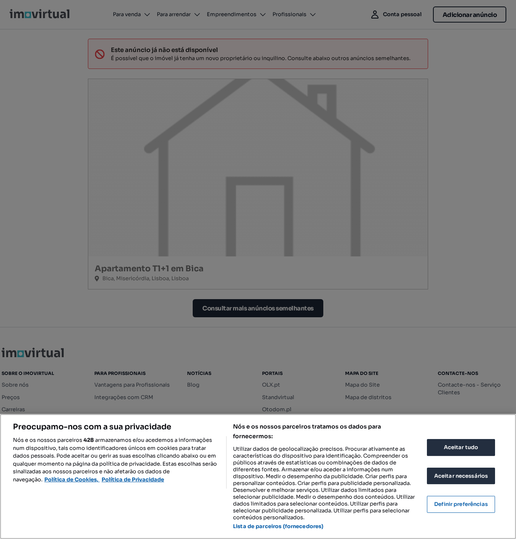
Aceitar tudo (461, 447)
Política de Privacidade (133, 479)
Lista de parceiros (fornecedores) (278, 526)
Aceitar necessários (461, 475)
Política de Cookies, (72, 479)
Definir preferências (461, 504)
